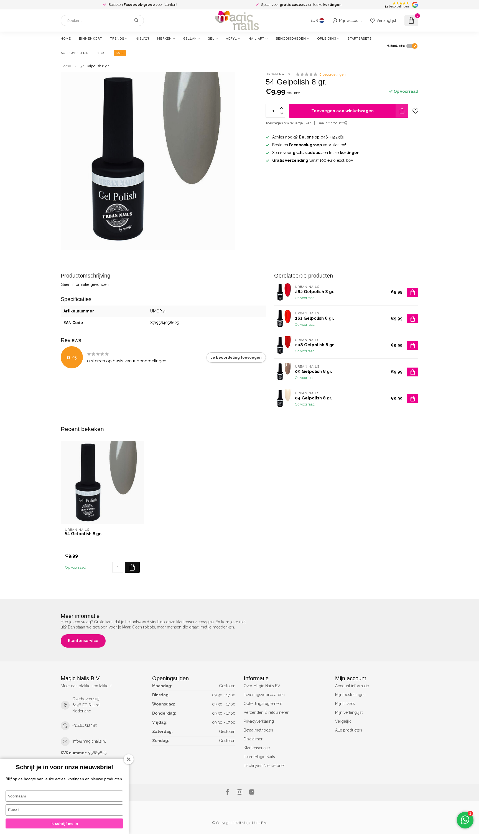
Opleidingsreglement (263, 703)
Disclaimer (253, 739)
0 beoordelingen (332, 74)
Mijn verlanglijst (349, 712)
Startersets (360, 38)
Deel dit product (330, 123)
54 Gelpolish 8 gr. (94, 66)
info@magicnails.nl (89, 741)
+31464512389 (84, 725)
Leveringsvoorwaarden (264, 694)
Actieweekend (74, 53)
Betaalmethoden (258, 730)
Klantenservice (83, 640)
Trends (117, 38)
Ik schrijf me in (64, 823)
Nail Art (256, 38)
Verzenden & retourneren (266, 712)
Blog (101, 53)
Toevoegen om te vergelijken (289, 123)
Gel (211, 38)
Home (66, 38)
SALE (120, 53)
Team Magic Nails (259, 757)
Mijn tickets (345, 703)
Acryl (231, 38)
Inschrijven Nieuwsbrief (264, 765)
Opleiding (326, 38)
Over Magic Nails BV (262, 686)
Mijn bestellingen (350, 694)
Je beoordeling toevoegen (236, 357)
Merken (164, 38)
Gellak (190, 38)
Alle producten (348, 730)
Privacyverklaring (259, 721)
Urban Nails (278, 74)
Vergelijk (343, 721)
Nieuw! (142, 38)
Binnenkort (90, 38)
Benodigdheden (291, 38)
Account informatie (352, 686)
